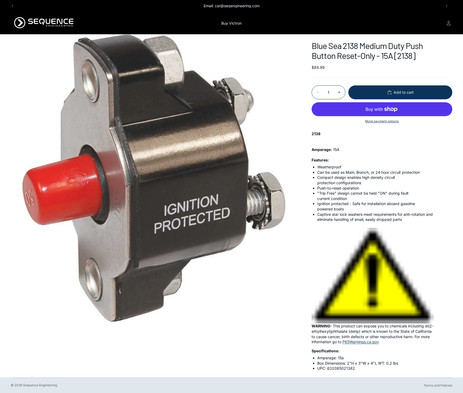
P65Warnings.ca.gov (360, 341)
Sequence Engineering (40, 385)
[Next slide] (446, 6)
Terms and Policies (438, 385)
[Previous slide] (12, 6)
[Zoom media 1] (155, 178)
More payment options (382, 121)
